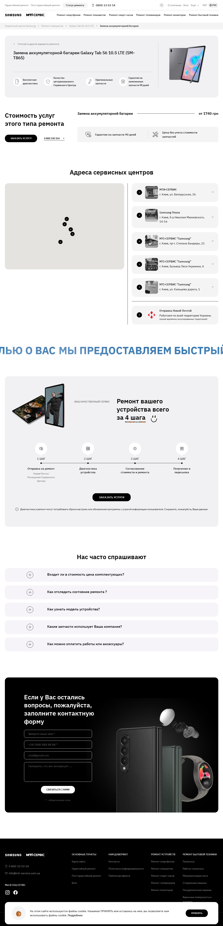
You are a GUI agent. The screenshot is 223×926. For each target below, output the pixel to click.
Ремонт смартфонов (68, 15)
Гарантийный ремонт (17, 5)
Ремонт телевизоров (148, 15)
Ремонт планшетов (95, 15)
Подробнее (75, 915)
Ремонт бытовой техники (203, 15)
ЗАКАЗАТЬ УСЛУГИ (111, 497)
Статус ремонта (75, 5)
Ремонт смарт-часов (121, 15)
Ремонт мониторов (175, 15)
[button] (64, 224)
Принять (196, 913)
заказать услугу (21, 138)
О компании (174, 5)
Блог (186, 5)
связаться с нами (58, 789)
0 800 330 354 (52, 138)
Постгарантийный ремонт (45, 5)
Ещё (193, 5)
